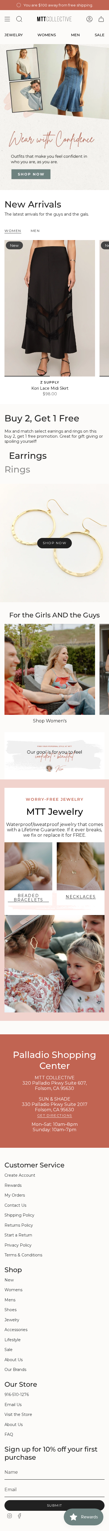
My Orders (14, 1195)
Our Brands (15, 1369)
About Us (13, 1359)
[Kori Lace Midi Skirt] (49, 308)
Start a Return (18, 1235)
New (9, 1280)
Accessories (15, 1329)
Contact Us (15, 1205)
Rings (17, 469)
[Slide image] (54, 117)
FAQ (8, 1434)
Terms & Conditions (23, 1255)
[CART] (101, 19)
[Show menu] (7, 19)
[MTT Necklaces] (81, 866)
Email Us (13, 1404)
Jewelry (11, 1319)
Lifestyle (12, 1339)
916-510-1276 (16, 1394)
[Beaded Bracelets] (28, 866)
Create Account (19, 1175)
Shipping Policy (19, 1215)
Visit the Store (18, 1414)
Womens (13, 1289)
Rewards (13, 1185)
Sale (8, 1349)
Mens (9, 1299)
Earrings (28, 455)
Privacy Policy (18, 1245)
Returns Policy (18, 1225)
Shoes (10, 1309)
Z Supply (49, 382)
